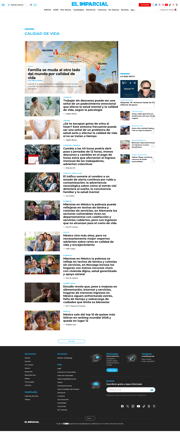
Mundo (28, 361)
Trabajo (67, 97)
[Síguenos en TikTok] (170, 4)
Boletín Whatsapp (64, 358)
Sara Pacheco (70, 196)
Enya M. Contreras (72, 227)
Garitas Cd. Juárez (167, 10)
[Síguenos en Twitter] (159, 4)
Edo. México (66, 10)
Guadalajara (78, 10)
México (27, 358)
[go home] (32, 422)
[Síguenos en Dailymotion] (176, 4)
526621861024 (112, 356)
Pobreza (67, 201)
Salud (66, 232)
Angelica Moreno (71, 114)
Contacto (61, 396)
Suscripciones (63, 399)
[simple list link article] (137, 90)
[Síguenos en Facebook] (156, 4)
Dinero (27, 368)
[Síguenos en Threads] (173, 4)
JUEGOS (47, 10)
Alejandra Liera (71, 324)
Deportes (28, 372)
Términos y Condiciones (137, 395)
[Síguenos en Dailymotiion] (154, 406)
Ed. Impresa (114, 10)
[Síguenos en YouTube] (166, 4)
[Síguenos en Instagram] (163, 4)
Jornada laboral (71, 145)
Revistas (125, 10)
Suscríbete (145, 5)
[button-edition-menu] (158, 9)
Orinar (66, 120)
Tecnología (29, 382)
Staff (59, 369)
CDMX (55, 10)
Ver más (71, 341)
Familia (30, 66)
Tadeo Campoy (70, 249)
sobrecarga (69, 283)
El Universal (82, 306)
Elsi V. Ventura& (71, 306)
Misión (59, 382)
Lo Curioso (29, 365)
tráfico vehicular (72, 173)
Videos (27, 399)
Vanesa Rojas (37, 80)
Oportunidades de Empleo (68, 389)
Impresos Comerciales (66, 372)
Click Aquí (112, 370)
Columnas (102, 10)
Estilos (27, 378)
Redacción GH (70, 168)
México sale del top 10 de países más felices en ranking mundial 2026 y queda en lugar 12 (89, 317)
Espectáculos (30, 375)
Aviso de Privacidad (65, 375)
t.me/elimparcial (147, 356)
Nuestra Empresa (64, 386)
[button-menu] (3, 4)
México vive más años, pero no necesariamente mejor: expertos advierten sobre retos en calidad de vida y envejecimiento (88, 240)
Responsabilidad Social (66, 379)
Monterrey (90, 10)
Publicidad (61, 403)
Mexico (66, 311)
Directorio (61, 393)
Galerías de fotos (31, 396)
